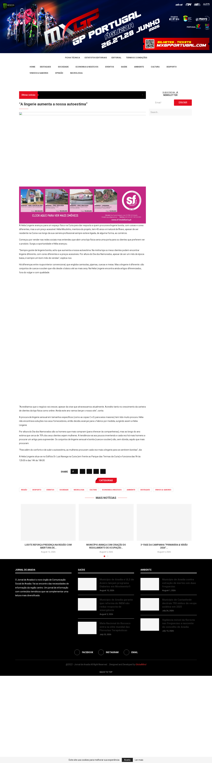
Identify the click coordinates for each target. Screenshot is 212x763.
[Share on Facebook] (82, 558)
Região (24, 577)
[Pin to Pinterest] (96, 558)
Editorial (116, 58)
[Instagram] (20, 70)
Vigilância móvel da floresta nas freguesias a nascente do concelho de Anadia (178, 711)
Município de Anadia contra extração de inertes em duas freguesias (179, 670)
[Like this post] (75, 558)
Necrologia (76, 73)
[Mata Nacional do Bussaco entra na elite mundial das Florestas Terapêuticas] (87, 715)
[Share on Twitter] (89, 558)
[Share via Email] (103, 558)
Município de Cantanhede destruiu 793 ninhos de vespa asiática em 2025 (179, 690)
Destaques (45, 67)
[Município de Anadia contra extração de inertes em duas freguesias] (149, 671)
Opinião (59, 73)
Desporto (172, 67)
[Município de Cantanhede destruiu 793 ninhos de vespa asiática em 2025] (149, 691)
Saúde (124, 67)
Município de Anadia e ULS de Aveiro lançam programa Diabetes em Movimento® (117, 670)
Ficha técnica (72, 58)
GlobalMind (141, 751)
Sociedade (63, 67)
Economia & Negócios (87, 67)
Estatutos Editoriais (96, 58)
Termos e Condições (136, 58)
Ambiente (139, 67)
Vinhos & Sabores (39, 73)
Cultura (155, 67)
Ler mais (139, 760)
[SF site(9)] (82, 276)
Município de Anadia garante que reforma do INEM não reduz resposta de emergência (116, 692)
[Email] (24, 70)
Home (32, 67)
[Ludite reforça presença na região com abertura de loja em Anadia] (48, 609)
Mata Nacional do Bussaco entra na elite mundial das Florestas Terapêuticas (115, 714)
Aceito (127, 760)
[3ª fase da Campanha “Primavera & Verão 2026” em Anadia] (164, 609)
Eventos (109, 67)
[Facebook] (16, 70)
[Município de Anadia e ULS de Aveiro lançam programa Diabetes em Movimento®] (87, 671)
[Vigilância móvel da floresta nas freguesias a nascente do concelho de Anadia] (149, 711)
